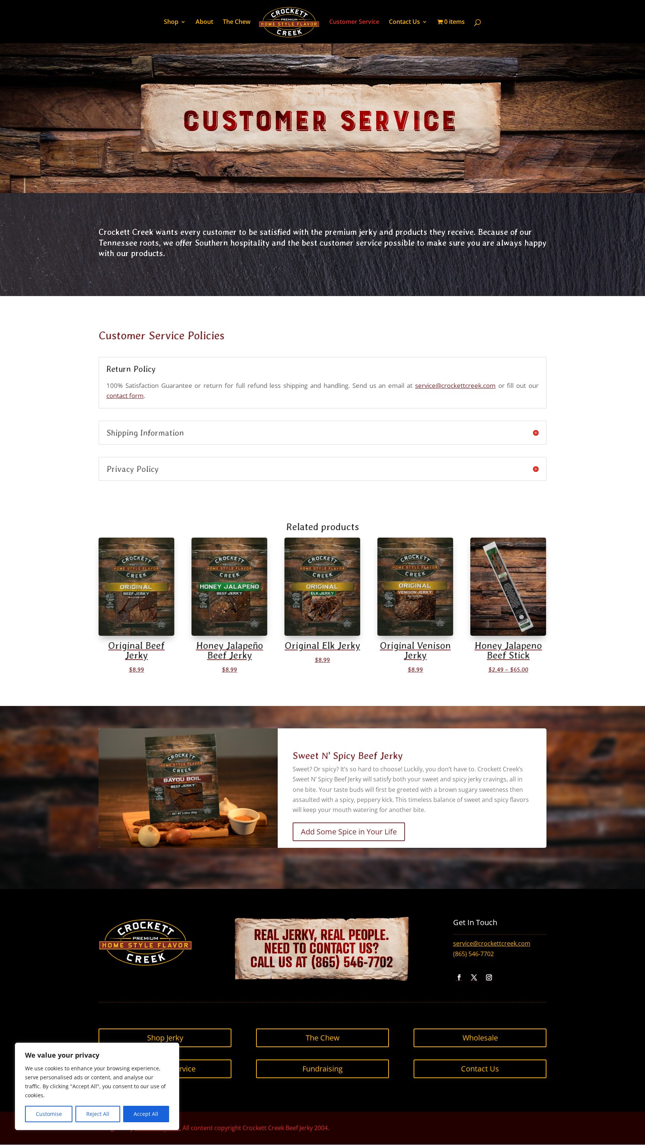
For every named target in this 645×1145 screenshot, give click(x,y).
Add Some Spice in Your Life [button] (349, 832)
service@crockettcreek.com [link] (455, 385)
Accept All (146, 1113)
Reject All (97, 1113)
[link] (289, 23)
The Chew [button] (323, 1038)
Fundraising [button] (322, 1069)
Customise (49, 1113)
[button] (459, 977)
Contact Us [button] (480, 1069)
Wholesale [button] (480, 1038)
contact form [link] (125, 395)
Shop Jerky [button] (165, 1038)
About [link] (204, 22)
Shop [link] (171, 22)
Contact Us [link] (404, 22)
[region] (97, 1086)
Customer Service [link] (354, 22)
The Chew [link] (236, 22)
